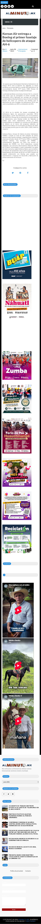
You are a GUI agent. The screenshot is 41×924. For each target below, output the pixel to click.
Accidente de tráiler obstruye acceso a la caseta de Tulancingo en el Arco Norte (24, 807)
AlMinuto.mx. (24, 919)
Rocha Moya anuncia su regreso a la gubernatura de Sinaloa (23, 839)
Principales (10, 28)
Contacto (28, 871)
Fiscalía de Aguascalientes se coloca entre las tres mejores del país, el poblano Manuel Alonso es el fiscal (24, 832)
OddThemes (30, 921)
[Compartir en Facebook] (27, 173)
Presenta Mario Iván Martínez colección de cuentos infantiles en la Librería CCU (23, 856)
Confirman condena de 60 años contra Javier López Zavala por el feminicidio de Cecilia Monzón (23, 823)
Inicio (4, 28)
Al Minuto (4, 50)
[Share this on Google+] (20, 173)
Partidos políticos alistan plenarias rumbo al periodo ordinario (20, 815)
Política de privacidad (16, 871)
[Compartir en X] (12, 173)
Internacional (22, 49)
